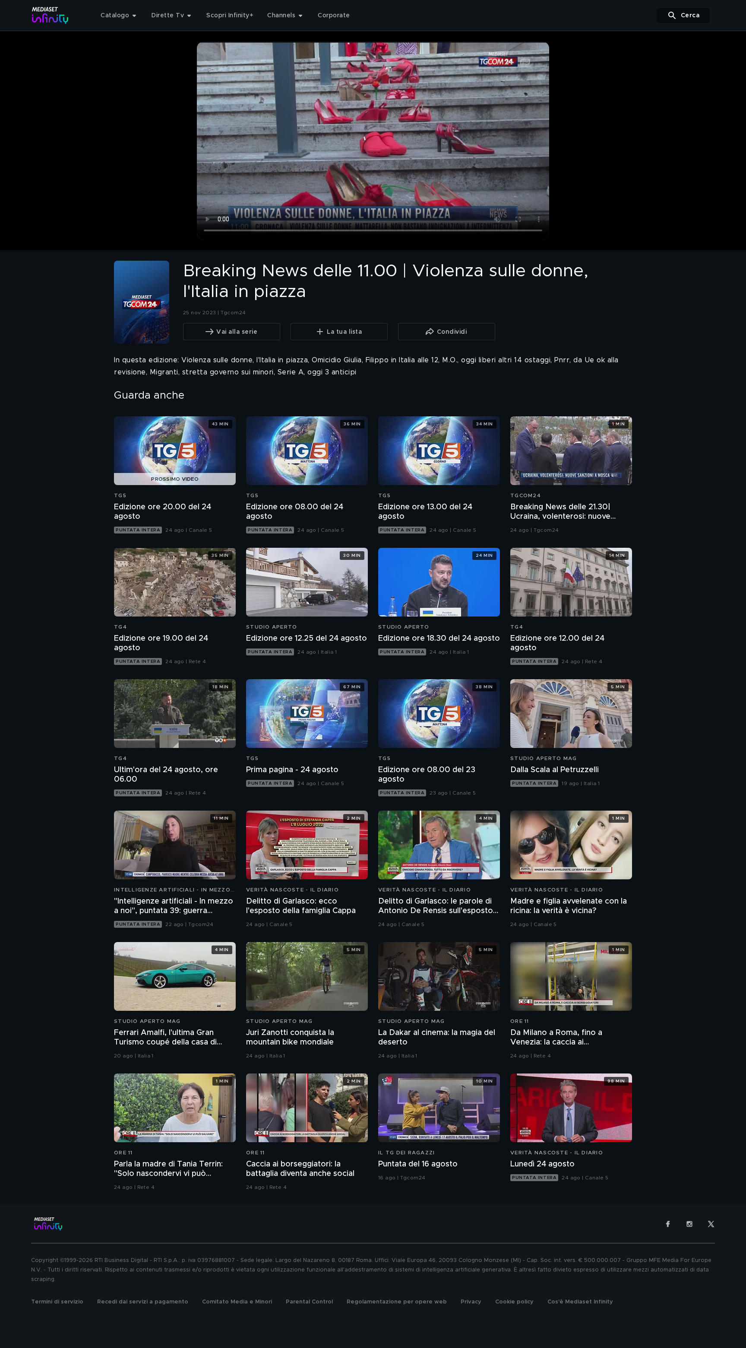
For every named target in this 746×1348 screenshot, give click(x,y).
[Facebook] (668, 1224)
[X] (711, 1224)
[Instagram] (689, 1224)
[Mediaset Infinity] (50, 15)
